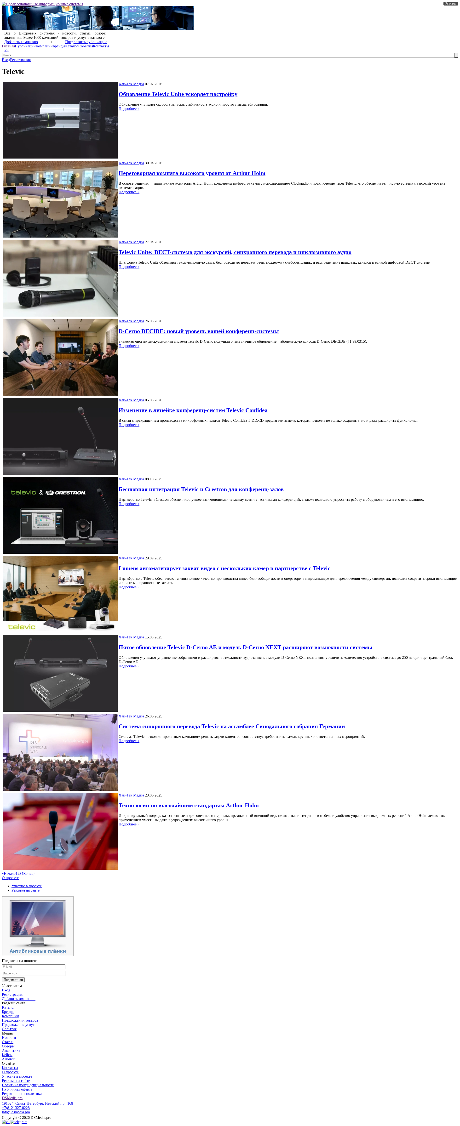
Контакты (101, 46)
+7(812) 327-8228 (16, 1108)
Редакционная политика (22, 1094)
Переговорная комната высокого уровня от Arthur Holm (192, 173)
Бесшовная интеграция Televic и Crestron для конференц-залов (201, 489)
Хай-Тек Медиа (131, 84)
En (6, 50)
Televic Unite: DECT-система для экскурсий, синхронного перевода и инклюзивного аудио (235, 252)
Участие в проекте (27, 886)
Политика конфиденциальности (28, 1085)
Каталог (71, 46)
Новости (9, 1037)
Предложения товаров (20, 1020)
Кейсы (7, 1055)
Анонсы (8, 1059)
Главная (8, 46)
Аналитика (11, 1050)
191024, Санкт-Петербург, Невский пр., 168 (37, 1103)
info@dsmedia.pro (16, 1112)
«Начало (9, 873)
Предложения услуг (18, 1025)
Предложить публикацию (86, 42)
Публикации (25, 46)
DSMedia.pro (12, 1098)
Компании (44, 46)
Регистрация (20, 60)
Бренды (59, 46)
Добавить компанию (21, 42)
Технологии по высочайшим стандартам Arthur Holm (189, 805)
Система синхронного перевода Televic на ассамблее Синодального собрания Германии (232, 726)
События (85, 46)
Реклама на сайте (26, 890)
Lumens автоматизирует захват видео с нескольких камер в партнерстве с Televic (224, 568)
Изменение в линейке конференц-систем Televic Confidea (193, 410)
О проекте (10, 878)
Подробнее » (129, 109)
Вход (6, 60)
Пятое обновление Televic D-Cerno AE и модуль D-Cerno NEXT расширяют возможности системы (245, 647)
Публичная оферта (17, 1089)
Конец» (29, 873)
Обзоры (8, 1046)
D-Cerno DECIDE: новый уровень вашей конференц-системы (199, 331)
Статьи (7, 1042)
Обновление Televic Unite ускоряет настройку (178, 94)
